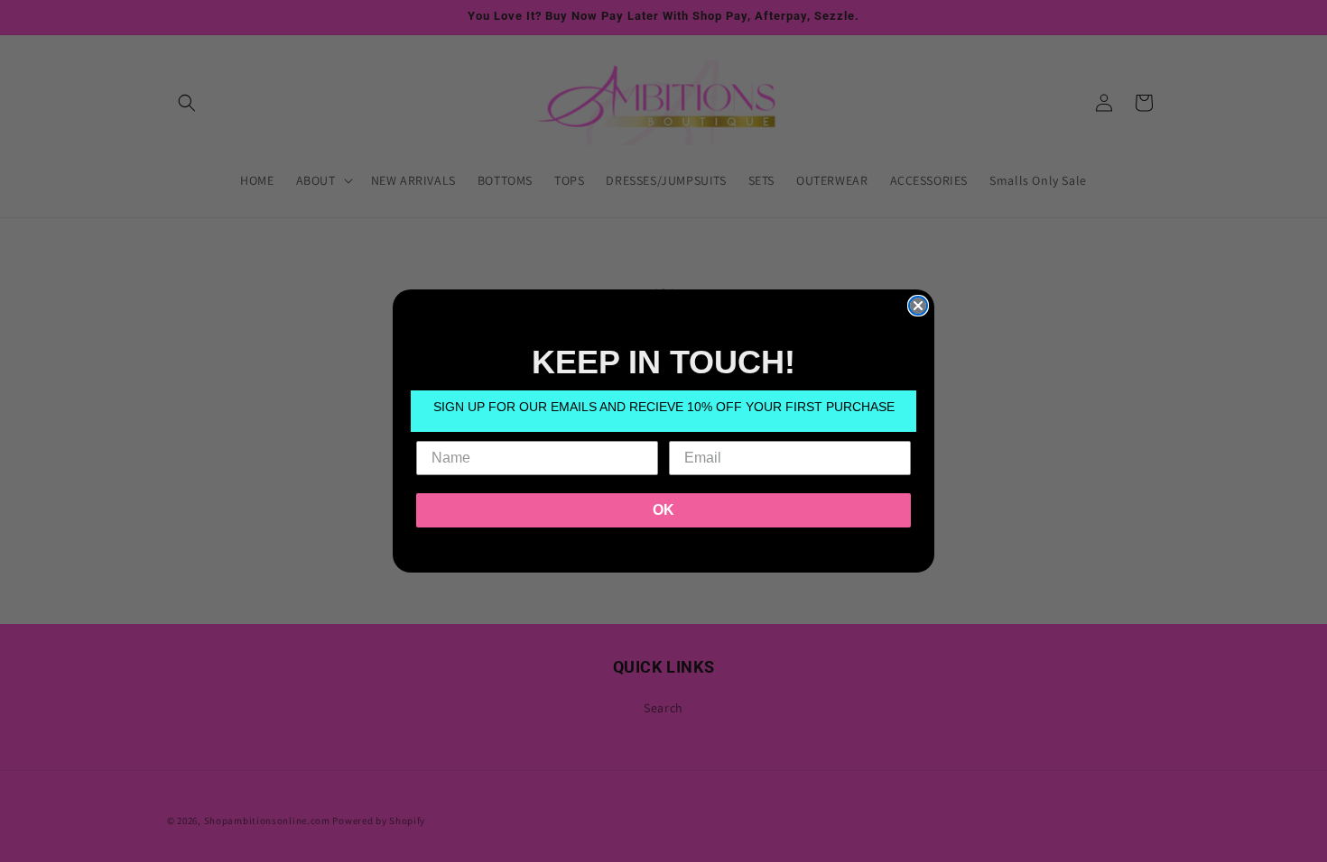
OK (663, 510)
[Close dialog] (918, 306)
